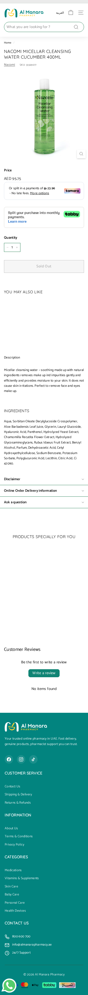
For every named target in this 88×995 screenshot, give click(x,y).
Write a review (44, 673)
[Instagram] (21, 759)
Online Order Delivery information (30, 491)
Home (7, 42)
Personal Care (15, 903)
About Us (11, 828)
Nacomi (9, 65)
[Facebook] (9, 759)
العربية (60, 12)
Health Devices (15, 911)
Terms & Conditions (19, 836)
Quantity (10, 238)
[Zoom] (81, 153)
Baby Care (12, 894)
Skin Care (11, 886)
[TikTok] (33, 759)
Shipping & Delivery (18, 794)
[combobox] (44, 27)
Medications (13, 870)
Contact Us (12, 786)
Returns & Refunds (18, 803)
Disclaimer (12, 479)
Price (8, 170)
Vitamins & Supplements (22, 878)
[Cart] (70, 13)
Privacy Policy (14, 844)
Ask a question (15, 502)
